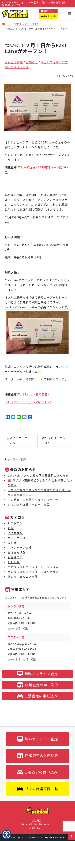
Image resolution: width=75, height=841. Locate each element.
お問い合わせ (49, 11)
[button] (71, 836)
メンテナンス (17, 538)
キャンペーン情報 (20, 547)
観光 (11, 528)
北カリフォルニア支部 (23, 576)
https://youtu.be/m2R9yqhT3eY (28, 402)
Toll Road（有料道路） (34, 394)
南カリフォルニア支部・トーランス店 (33, 567)
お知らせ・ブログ (27, 24)
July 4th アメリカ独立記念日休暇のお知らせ (38, 475)
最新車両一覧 (49, 16)
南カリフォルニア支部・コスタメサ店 (33, 572)
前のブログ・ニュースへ (18, 440)
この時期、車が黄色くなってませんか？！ (36, 500)
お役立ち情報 (14, 62)
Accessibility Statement (37, 824)
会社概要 (37, 820)
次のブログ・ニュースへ (54, 440)
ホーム (6, 24)
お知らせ (32, 62)
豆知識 (12, 543)
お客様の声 (15, 557)
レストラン (15, 523)
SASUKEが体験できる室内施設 (29, 504)
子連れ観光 (15, 533)
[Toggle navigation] (69, 13)
